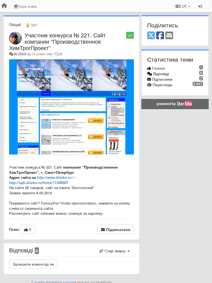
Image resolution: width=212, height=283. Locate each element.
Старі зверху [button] (115, 250)
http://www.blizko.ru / (55, 177)
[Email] (169, 35)
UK (184, 6)
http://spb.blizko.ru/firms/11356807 (38, 182)
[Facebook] (160, 35)
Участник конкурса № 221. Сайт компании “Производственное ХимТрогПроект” (57, 41)
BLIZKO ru (23, 53)
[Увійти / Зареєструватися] (200, 6)
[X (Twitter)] (151, 35)
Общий (15, 24)
